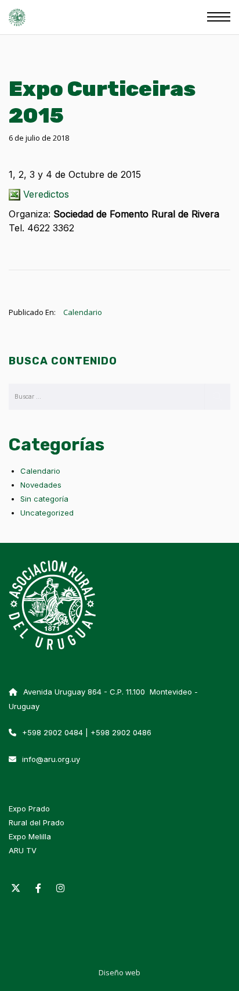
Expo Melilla (30, 836)
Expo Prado (29, 808)
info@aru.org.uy (51, 759)
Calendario (82, 312)
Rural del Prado (36, 822)
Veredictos (46, 194)
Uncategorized (47, 512)
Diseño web (119, 972)
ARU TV (23, 850)
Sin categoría (44, 498)
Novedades (40, 484)
